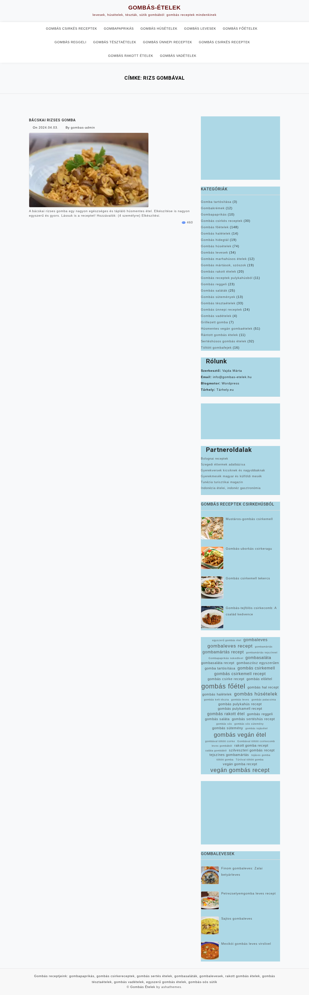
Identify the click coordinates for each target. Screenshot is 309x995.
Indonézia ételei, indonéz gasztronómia (231, 488)
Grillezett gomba (214, 322)
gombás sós (224, 723)
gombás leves (240, 699)
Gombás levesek (200, 28)
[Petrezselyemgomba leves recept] (210, 900)
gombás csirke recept (226, 679)
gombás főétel (223, 686)
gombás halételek (217, 694)
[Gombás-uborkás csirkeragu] (212, 558)
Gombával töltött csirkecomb (256, 741)
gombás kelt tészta (216, 699)
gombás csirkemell (256, 668)
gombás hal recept (263, 687)
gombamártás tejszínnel (261, 652)
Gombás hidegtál (215, 240)
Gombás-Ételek (154, 7)
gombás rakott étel (226, 714)
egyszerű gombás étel (226, 640)
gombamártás (264, 646)
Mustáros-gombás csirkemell (249, 519)
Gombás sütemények (218, 297)
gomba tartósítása (220, 668)
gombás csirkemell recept (240, 673)
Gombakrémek (213, 208)
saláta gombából (216, 750)
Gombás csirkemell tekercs (248, 578)
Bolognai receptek (214, 458)
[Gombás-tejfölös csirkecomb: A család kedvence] (212, 617)
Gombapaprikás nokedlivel (226, 658)
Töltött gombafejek (216, 347)
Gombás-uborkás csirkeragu (249, 548)
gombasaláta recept (217, 663)
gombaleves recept (230, 645)
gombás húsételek (256, 693)
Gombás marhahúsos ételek (224, 259)
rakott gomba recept (251, 745)
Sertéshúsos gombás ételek (223, 341)
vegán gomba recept (240, 764)
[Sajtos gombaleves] (210, 925)
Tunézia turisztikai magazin (222, 482)
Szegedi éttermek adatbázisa (223, 464)
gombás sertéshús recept (253, 719)
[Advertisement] (240, 148)
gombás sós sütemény (249, 723)
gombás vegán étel (240, 734)
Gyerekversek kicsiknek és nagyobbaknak (233, 470)
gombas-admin (83, 127)
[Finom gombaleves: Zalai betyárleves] (210, 875)
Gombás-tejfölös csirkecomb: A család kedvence (251, 611)
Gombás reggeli (70, 42)
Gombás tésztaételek (114, 42)
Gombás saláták (214, 290)
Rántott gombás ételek (219, 335)
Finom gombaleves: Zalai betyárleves (242, 871)
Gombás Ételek (142, 987)
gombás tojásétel (256, 728)
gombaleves (255, 640)
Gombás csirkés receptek (71, 28)
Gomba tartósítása (216, 202)
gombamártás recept (223, 652)
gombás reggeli (260, 714)
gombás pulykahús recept (240, 704)
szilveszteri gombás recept (252, 750)
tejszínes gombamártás (229, 755)
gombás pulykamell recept (240, 708)
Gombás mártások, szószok (223, 265)
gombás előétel (259, 679)
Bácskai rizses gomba (52, 120)
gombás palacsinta (264, 699)
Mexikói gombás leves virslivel (246, 943)
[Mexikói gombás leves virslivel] (210, 951)
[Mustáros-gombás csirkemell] (212, 528)
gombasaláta (258, 657)
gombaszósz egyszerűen (258, 663)
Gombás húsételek (158, 28)
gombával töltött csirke (220, 741)
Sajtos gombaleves (236, 918)
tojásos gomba (260, 755)
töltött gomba (224, 759)
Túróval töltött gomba (250, 759)
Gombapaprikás (119, 28)
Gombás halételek (216, 233)
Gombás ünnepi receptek (167, 42)
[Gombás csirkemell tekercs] (212, 587)
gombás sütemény (227, 728)
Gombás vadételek (178, 56)
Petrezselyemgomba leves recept (248, 893)
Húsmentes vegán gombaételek (226, 328)
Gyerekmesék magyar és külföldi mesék (231, 476)
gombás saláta (217, 719)
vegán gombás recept (240, 770)
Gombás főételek (240, 28)
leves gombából (222, 745)
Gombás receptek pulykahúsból (226, 278)
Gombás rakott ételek (130, 56)
